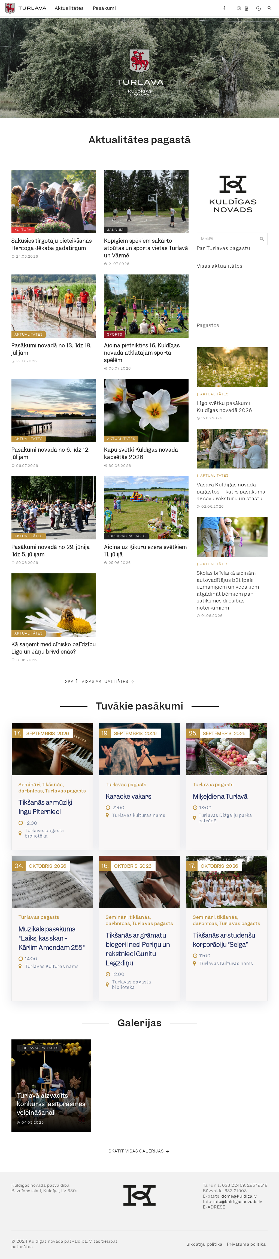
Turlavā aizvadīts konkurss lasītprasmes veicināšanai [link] (51, 1104)
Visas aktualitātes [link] (219, 266)
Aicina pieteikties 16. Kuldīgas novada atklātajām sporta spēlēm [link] (142, 353)
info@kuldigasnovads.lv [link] (237, 1201)
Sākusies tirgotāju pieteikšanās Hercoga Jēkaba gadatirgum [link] (51, 245)
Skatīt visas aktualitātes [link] (97, 681)
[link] (25, 8)
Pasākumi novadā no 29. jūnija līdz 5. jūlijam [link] (50, 551)
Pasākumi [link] (104, 8)
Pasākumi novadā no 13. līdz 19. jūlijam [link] (51, 349)
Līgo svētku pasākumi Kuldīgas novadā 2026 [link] (224, 406)
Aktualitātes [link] (69, 8)
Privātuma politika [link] (246, 1244)
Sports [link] (114, 334)
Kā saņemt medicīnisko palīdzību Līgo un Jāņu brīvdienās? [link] (53, 648)
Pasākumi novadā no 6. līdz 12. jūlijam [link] (50, 453)
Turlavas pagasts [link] (126, 536)
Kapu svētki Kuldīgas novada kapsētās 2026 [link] (141, 453)
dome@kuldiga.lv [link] (239, 1196)
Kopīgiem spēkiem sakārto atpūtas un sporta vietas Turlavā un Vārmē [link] (146, 248)
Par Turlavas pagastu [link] (223, 248)
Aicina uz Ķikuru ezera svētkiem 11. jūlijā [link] (145, 551)
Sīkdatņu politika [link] (204, 1244)
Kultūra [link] (23, 229)
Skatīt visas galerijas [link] (136, 1151)
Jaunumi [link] (116, 229)
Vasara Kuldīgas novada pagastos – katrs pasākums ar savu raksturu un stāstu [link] (231, 492)
